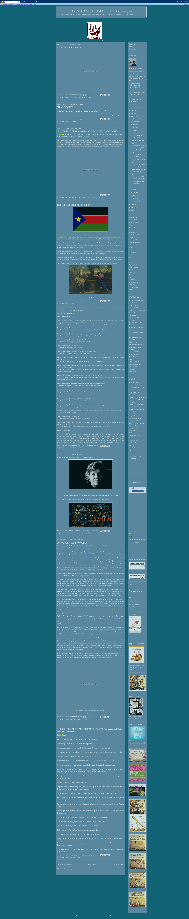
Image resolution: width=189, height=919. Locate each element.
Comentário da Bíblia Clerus (137, 397)
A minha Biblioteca (134, 220)
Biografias (69, 533)
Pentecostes (132, 272)
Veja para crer (133, 367)
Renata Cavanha (134, 357)
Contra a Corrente (134, 313)
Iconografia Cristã (134, 421)
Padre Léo (132, 430)
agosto (135, 130)
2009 (133, 207)
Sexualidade (90, 197)
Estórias (131, 245)
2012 (133, 113)
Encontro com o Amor (135, 322)
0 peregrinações (93, 95)
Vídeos (88, 97)
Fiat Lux (131, 325)
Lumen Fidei (132, 252)
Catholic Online (133, 395)
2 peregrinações (93, 445)
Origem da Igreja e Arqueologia (134, 427)
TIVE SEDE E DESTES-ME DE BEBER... (74, 205)
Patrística (131, 433)
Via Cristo (132, 369)
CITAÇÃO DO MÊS (65, 107)
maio (134, 190)
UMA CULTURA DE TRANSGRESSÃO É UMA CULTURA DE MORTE (87, 131)
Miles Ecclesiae (133, 335)
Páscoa (131, 270)
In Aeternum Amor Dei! (136, 327)
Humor (67, 97)
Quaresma (132, 280)
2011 (133, 116)
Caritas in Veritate (134, 235)
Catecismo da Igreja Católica (137, 387)
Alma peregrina (137, 68)
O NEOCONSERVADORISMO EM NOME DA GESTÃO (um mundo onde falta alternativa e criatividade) (89, 730)
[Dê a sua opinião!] (103, 95)
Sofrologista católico (135, 364)
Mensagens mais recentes (64, 865)
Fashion (131, 536)
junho (135, 187)
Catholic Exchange (134, 392)
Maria (130, 255)
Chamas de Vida (133, 308)
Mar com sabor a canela (136, 332)
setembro (136, 127)
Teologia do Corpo (134, 440)
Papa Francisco (133, 267)
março (135, 195)
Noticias (82, 197)
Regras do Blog (133, 282)
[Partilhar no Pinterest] (109, 95)
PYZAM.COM (184, 4)
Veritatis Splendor (134, 448)
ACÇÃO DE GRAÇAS (66, 313)
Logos (67, 447)
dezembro (136, 119)
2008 (133, 210)
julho (134, 133)
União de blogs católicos (136, 443)
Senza (130, 359)
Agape (67, 303)
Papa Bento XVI (133, 265)
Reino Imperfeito (134, 354)
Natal (130, 257)
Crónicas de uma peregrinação (102, 11)
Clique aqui (132, 49)
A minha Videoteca (134, 222)
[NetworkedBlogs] (138, 488)
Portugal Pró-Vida (134, 435)
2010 (133, 205)
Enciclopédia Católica (135, 418)
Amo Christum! (133, 303)
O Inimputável (133, 342)
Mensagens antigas (118, 865)
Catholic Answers (134, 390)
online (131, 585)
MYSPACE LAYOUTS (31, 4)
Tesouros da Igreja (77, 97)
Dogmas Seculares (134, 242)
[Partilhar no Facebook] (107, 95)
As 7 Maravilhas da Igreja (136, 230)
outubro (135, 124)
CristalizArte (132, 315)
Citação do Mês (70, 121)
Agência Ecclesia (134, 382)
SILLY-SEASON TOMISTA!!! (69, 47)
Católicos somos (134, 305)
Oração (73, 447)
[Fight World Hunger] (135, 591)
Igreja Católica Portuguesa (136, 423)
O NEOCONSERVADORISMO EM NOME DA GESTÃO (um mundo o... (139, 179)
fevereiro (135, 198)
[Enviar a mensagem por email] (101, 95)
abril (134, 192)
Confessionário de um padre (137, 310)
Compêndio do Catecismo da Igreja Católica (137, 415)
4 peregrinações (93, 717)
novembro (136, 122)
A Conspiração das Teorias (136, 300)
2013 (133, 111)
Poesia (79, 447)
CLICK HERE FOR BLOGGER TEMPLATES (12, 4)
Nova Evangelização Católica (135, 338)
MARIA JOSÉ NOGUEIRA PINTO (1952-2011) (76, 457)
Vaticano (131, 445)
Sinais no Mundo (134, 362)
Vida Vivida (132, 372)
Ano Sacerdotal (133, 385)
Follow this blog (138, 491)
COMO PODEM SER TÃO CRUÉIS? (72, 542)
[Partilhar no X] (105, 95)
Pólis (89, 533)
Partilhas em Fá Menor (135, 344)
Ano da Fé (132, 227)
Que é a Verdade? (134, 352)
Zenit (130, 450)
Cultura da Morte (71, 197)
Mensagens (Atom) (69, 869)
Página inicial (92, 865)
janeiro (135, 201)
